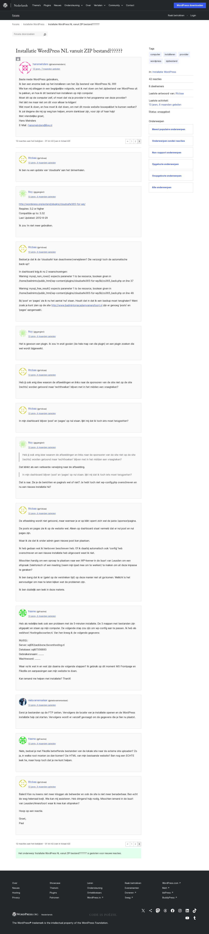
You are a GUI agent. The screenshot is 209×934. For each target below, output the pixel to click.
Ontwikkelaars (94, 892)
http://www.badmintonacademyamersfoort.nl (76, 305)
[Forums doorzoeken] (45, 34)
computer (155, 54)
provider (184, 54)
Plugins (53, 892)
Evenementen (132, 888)
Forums (15, 15)
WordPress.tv (95, 897)
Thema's (54, 888)
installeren (170, 54)
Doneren (130, 892)
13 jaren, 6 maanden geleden (42, 163)
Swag (129, 897)
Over (14, 883)
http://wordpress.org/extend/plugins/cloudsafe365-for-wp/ (52, 204)
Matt (166, 888)
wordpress (155, 61)
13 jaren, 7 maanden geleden (46, 69)
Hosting (16, 892)
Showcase (55, 883)
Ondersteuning (94, 888)
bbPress (167, 892)
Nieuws (16, 888)
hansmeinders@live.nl (40, 125)
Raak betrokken (133, 883)
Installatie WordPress (33, 24)
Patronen (54, 897)
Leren (90, 883)
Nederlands (46, 914)
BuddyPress (169, 897)
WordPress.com (171, 883)
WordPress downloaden (190, 5)
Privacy (16, 897)
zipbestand (171, 61)
